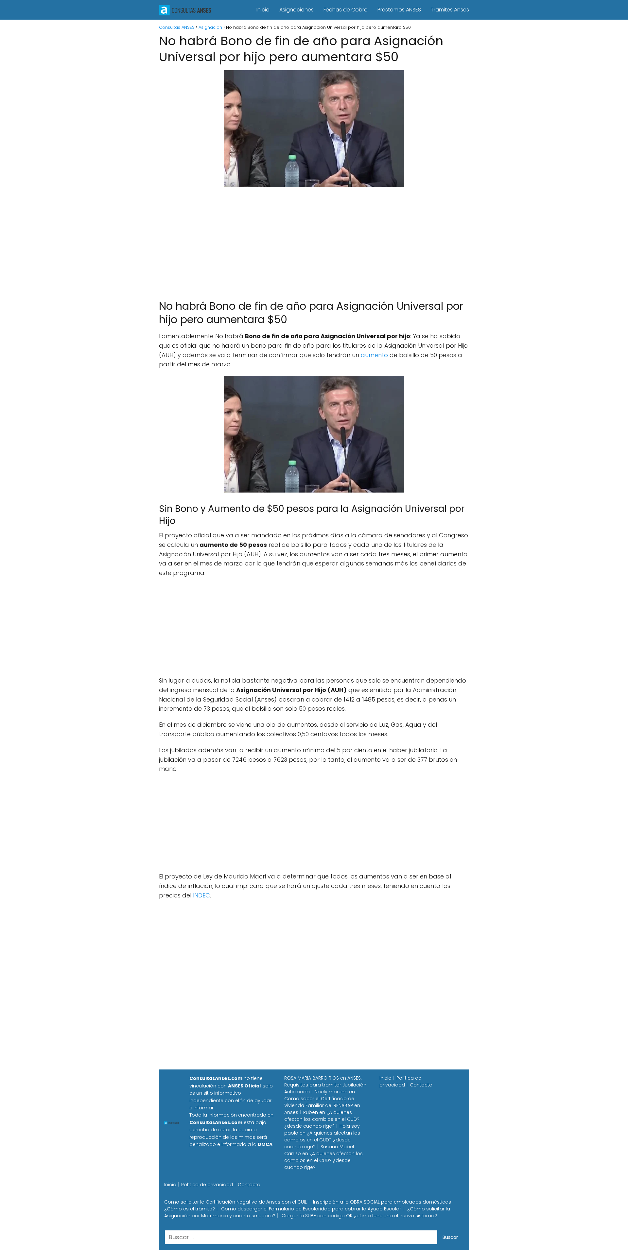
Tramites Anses (450, 9)
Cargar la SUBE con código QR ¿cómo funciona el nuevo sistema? (359, 1215)
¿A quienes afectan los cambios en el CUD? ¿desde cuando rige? (321, 1119)
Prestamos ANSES (399, 9)
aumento (374, 355)
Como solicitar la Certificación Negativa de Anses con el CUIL (235, 1202)
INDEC (201, 895)
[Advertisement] (314, 240)
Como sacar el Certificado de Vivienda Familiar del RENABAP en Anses (322, 1105)
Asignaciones (296, 9)
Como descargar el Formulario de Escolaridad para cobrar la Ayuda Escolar (311, 1209)
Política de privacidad (400, 1081)
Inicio (263, 9)
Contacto (421, 1085)
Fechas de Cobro (345, 9)
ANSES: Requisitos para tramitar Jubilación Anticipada (325, 1085)
